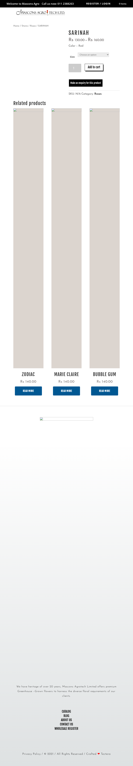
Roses (33, 26)
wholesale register (66, 728)
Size (72, 56)
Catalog (66, 711)
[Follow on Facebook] (63, 742)
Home (16, 26)
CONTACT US (66, 724)
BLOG (66, 716)
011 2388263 (65, 3)
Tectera (106, 754)
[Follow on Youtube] (70, 742)
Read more (28, 390)
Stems (25, 26)
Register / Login (98, 3)
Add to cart (94, 67)
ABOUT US (66, 720)
